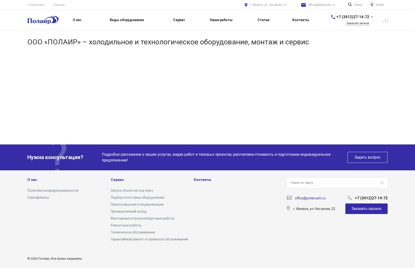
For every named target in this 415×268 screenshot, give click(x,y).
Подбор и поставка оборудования (138, 197)
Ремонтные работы (126, 225)
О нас (32, 180)
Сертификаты (38, 197)
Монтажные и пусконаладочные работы (143, 218)
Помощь (59, 4)
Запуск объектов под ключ (132, 190)
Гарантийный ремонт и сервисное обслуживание (149, 239)
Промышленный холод (128, 211)
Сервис (117, 180)
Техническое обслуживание (133, 232)
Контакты (202, 180)
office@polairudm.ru (321, 4)
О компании (35, 4)
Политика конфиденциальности (52, 190)
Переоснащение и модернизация (137, 204)
